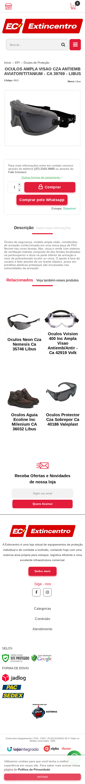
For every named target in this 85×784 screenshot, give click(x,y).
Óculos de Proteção (36, 62)
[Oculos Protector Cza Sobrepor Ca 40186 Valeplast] (61, 399)
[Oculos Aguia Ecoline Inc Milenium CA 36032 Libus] (23, 401)
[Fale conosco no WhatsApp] (44, 711)
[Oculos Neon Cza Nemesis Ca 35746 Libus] (23, 329)
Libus (78, 81)
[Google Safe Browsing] (41, 658)
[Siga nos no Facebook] (36, 592)
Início (7, 62)
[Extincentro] (42, 26)
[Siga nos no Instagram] (47, 592)
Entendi (42, 777)
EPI (17, 62)
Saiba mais (42, 571)
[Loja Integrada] (22, 749)
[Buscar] (63, 44)
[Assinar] (42, 504)
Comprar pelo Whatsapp (42, 200)
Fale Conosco (17, 172)
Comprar (53, 187)
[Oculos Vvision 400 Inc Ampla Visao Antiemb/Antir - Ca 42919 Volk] (61, 330)
